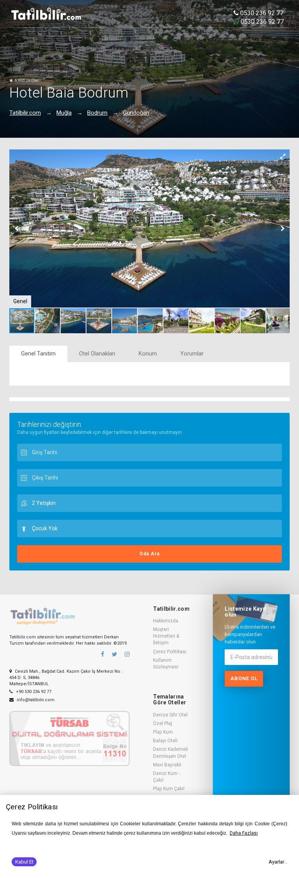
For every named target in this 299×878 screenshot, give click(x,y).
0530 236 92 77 (261, 13)
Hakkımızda (165, 621)
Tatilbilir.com (25, 112)
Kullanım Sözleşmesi (165, 664)
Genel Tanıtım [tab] (38, 353)
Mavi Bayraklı (167, 765)
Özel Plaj (162, 723)
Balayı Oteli (165, 740)
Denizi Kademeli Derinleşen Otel (170, 752)
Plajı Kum (163, 732)
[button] (282, 156)
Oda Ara (149, 553)
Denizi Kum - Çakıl (166, 777)
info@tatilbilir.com (35, 699)
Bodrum (97, 112)
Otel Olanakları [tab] (97, 353)
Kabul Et (24, 862)
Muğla (64, 112)
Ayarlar (276, 862)
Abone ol (243, 678)
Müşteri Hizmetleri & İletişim (166, 636)
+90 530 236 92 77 (33, 691)
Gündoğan (136, 112)
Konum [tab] (148, 353)
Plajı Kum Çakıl (169, 788)
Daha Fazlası (244, 833)
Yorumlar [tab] (192, 353)
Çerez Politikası (169, 651)
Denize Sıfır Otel (170, 715)
